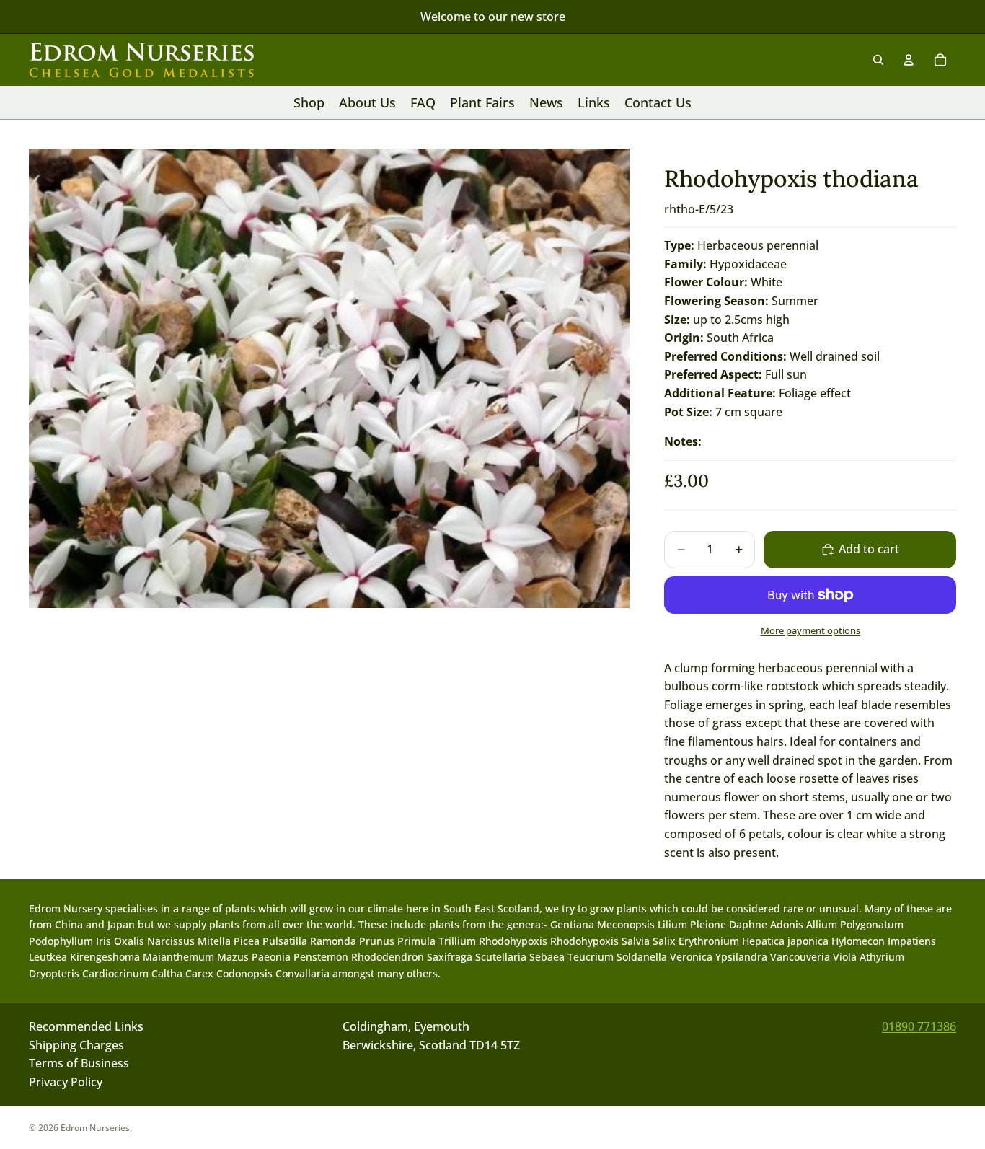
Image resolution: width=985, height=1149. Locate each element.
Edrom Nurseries (95, 1128)
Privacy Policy (65, 1082)
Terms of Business (79, 1064)
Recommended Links (86, 1026)
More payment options (810, 630)
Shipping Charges (76, 1045)
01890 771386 (919, 1026)
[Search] (878, 60)
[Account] (908, 60)
